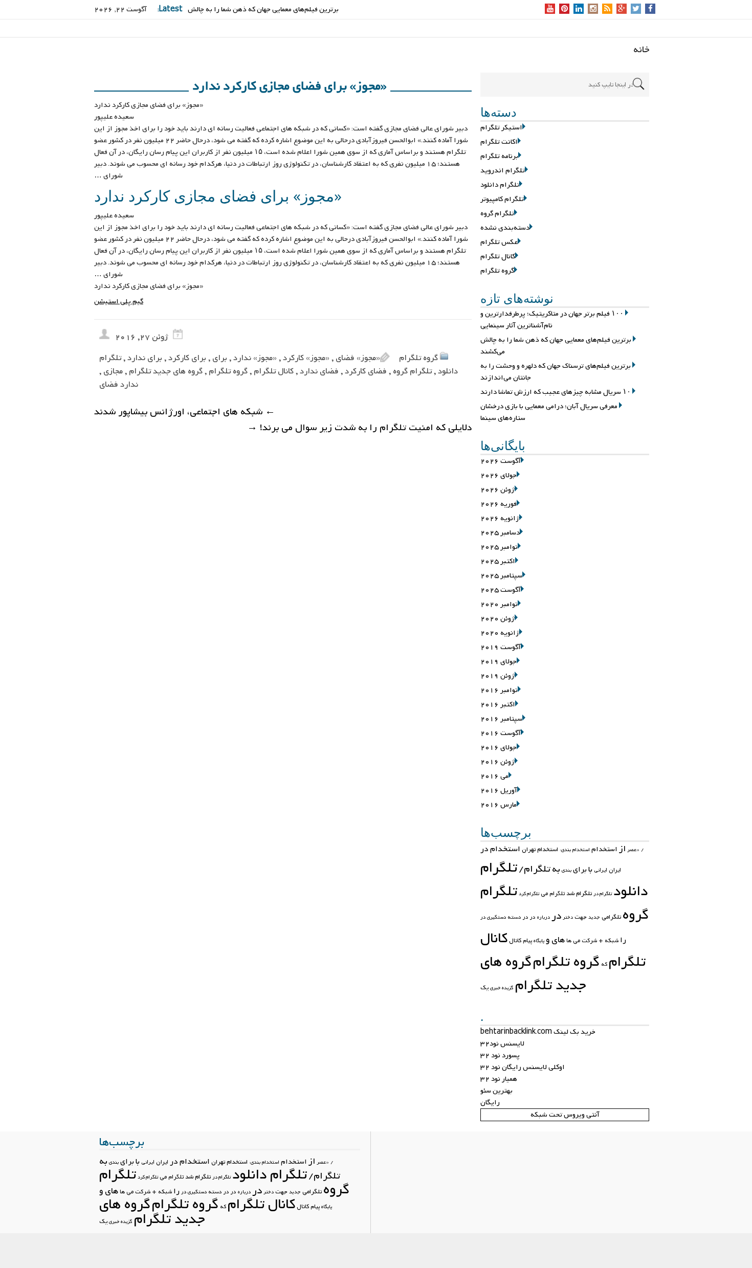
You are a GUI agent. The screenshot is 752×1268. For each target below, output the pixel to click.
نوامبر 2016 (499, 690)
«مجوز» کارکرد (306, 358)
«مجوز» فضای (358, 358)
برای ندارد (144, 358)
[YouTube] (550, 9)
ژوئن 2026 (497, 490)
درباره (543, 917)
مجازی (113, 371)
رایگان (490, 1102)
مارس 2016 (498, 805)
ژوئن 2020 (497, 619)
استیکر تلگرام (501, 128)
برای (580, 869)
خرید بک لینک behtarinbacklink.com (537, 1032)
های (558, 940)
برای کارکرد (187, 358)
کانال (515, 941)
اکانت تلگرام (499, 142)
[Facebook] (650, 9)
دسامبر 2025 (500, 533)
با (590, 869)
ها (568, 940)
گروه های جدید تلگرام (533, 973)
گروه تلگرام (497, 271)
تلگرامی (611, 917)
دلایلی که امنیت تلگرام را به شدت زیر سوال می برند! (359, 428)
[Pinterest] (564, 9)
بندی (566, 870)
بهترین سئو (496, 1091)
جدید (594, 917)
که (604, 964)
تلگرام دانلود (499, 185)
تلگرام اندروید (502, 170)
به (556, 869)
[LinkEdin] (579, 9)
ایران (615, 870)
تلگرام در (602, 893)
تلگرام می (553, 893)
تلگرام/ (534, 869)
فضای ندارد (319, 371)
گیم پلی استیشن (118, 301)
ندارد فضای (118, 384)
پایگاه (539, 941)
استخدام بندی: (575, 850)
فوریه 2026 (498, 504)
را (623, 940)
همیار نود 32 (498, 1079)
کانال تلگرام (497, 256)
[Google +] (621, 9)
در (556, 916)
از (622, 849)
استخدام (604, 849)
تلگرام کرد (529, 893)
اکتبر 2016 (497, 704)
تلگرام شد (579, 893)
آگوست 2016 (500, 733)
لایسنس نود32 (502, 1044)
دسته (514, 917)
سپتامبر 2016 (501, 719)
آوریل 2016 (498, 790)
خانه (641, 50)
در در (529, 917)
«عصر (633, 850)
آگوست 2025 (500, 590)
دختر (568, 917)
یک (484, 988)
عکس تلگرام (499, 242)
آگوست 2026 (500, 461)
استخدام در (500, 849)
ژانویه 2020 (499, 633)
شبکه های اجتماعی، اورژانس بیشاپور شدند (184, 412)
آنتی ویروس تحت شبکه (565, 1115)
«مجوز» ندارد (255, 358)
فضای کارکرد (366, 371)
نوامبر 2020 (499, 604)
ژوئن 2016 (497, 762)
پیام (527, 940)
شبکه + (608, 940)
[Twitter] (635, 9)
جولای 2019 (498, 662)
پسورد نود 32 (500, 1055)
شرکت (589, 940)
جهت (580, 917)
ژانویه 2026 (499, 518)
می (576, 940)
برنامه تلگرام (499, 156)
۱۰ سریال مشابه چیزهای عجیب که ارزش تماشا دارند (555, 392)
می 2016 (494, 776)
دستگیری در (493, 917)
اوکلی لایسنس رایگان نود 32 (522, 1067)
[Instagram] (593, 9)
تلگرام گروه (497, 213)
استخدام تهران (540, 849)
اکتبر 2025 (497, 561)
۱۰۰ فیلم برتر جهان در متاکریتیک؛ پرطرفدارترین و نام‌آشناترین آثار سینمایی (552, 319)
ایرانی (600, 870)
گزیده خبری (502, 988)
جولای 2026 (498, 475)
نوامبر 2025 (499, 547)
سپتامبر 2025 (501, 576)
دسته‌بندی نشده (504, 228)
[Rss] (607, 9)
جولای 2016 (498, 747)
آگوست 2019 (500, 647)
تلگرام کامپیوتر (502, 199)
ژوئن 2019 (497, 676)
